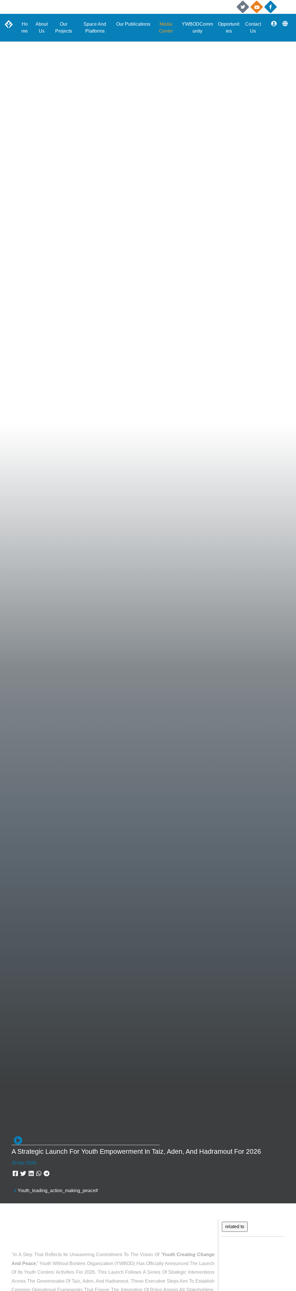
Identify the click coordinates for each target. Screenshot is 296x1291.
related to (234, 1226)
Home (24, 27)
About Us (42, 27)
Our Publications (133, 24)
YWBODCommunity (197, 27)
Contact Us (253, 27)
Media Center (166, 27)
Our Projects (63, 27)
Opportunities (228, 27)
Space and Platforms (95, 27)
